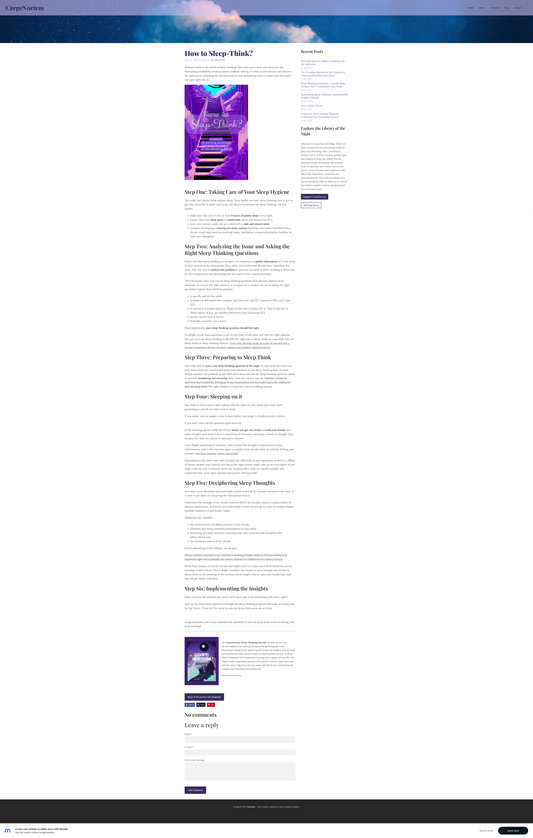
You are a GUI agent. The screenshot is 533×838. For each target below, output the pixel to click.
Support (314, 196)
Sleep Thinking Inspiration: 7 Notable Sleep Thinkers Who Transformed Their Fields (323, 85)
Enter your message (195, 760)
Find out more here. (231, 675)
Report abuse (486, 830)
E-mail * (189, 747)
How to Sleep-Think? (312, 105)
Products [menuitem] (494, 7)
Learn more (513, 830)
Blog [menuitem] (507, 7)
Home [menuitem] (471, 7)
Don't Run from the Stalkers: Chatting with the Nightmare (323, 63)
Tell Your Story (311, 205)
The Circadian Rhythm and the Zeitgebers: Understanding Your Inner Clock (323, 74)
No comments (218, 59)
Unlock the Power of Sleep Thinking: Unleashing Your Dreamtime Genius (320, 115)
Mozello (251, 806)
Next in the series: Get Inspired (204, 697)
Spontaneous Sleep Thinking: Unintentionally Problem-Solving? (324, 96)
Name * (188, 734)
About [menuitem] (482, 7)
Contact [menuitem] (518, 7)
